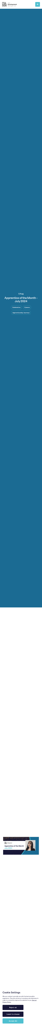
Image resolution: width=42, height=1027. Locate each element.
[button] (37, 4)
